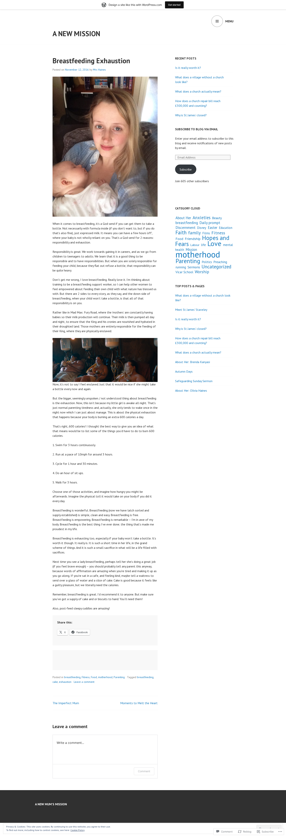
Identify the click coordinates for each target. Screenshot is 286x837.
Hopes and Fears (202, 241)
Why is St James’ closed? (191, 115)
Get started (174, 4)
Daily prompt (209, 222)
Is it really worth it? (188, 68)
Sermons (194, 267)
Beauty (217, 218)
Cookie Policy (77, 830)
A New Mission (76, 33)
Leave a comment (84, 682)
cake (55, 682)
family (194, 233)
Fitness (86, 677)
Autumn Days (184, 371)
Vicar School (184, 272)
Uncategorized (216, 266)
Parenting (119, 677)
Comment (144, 771)
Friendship (192, 238)
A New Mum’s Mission (51, 804)
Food (94, 677)
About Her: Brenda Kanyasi (192, 362)
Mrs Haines (99, 69)
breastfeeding (72, 677)
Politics (207, 262)
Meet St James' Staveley (191, 310)
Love (214, 243)
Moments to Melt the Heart (139, 703)
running (180, 267)
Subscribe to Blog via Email (196, 129)
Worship (202, 271)
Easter (212, 227)
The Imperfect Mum (66, 703)
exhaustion (65, 682)
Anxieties (202, 217)
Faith (181, 232)
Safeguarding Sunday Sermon (193, 381)
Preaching (220, 262)
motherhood (105, 677)
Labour (194, 245)
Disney (201, 228)
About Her (183, 217)
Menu (229, 21)
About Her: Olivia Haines (191, 390)
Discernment (185, 227)
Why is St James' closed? (191, 329)
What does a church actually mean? (198, 91)
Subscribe (186, 169)
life (203, 245)
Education (225, 228)
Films (206, 233)
